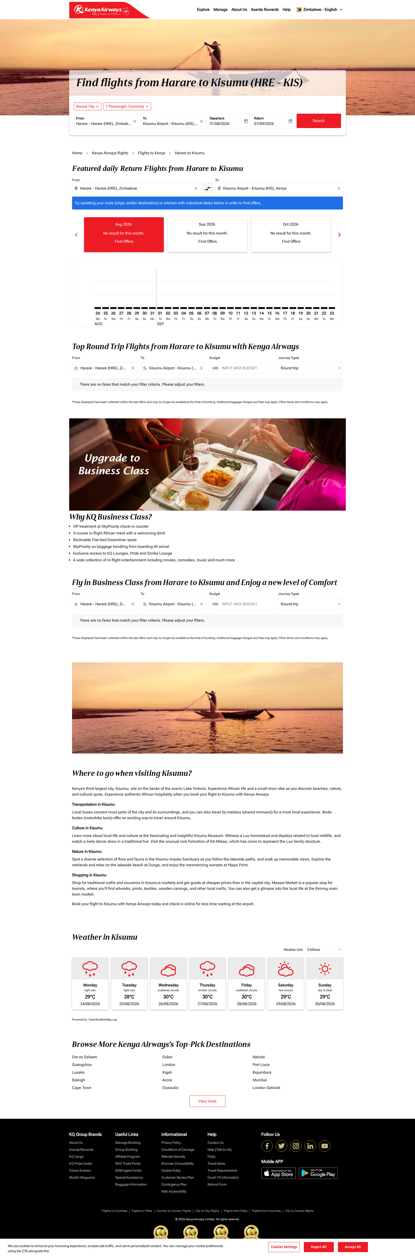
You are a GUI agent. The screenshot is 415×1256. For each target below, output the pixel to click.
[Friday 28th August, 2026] (129, 308)
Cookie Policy (171, 1170)
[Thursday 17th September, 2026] (285, 308)
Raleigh (78, 1080)
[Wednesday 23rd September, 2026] (332, 308)
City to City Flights (207, 1211)
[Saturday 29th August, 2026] (137, 308)
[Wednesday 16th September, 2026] (277, 308)
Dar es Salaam (84, 1057)
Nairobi (259, 1057)
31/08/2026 (219, 123)
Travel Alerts (216, 1163)
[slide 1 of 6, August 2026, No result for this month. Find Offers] (124, 234)
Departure (217, 118)
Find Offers (124, 241)
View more (207, 1101)
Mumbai (260, 1080)
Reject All (318, 1247)
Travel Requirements (222, 1170)
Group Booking (126, 1149)
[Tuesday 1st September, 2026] (160, 308)
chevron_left (76, 234)
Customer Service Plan (177, 1177)
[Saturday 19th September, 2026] (301, 308)
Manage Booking (127, 1143)
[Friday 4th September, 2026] (183, 308)
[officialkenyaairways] (296, 1146)
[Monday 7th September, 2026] (207, 308)
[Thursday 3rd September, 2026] (176, 308)
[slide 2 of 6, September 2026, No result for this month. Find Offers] (207, 234)
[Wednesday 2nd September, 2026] (168, 308)
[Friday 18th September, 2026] (293, 308)
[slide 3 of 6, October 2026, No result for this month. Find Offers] (291, 234)
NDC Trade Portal (127, 1163)
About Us (239, 9)
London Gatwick (266, 1087)
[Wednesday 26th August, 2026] (113, 308)
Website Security (173, 1156)
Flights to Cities (142, 1211)
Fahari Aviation (80, 1170)
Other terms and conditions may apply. (303, 402)
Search (319, 120)
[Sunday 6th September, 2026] (199, 308)
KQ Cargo (76, 1156)
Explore (203, 9)
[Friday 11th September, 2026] (238, 308)
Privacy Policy (171, 1143)
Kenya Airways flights (110, 153)
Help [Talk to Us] (220, 1149)
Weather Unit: (293, 950)
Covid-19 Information (223, 1177)
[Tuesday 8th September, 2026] (215, 308)
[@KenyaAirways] (281, 1146)
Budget (214, 358)
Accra (167, 1080)
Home (77, 153)
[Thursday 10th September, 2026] (230, 308)
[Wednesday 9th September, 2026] (223, 308)
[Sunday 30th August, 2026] (144, 308)
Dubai (167, 1057)
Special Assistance (129, 1177)
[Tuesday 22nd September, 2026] (324, 308)
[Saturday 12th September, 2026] (246, 308)
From (80, 118)
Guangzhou (82, 1064)
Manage (221, 9)
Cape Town (81, 1087)
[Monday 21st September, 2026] (316, 308)
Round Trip (85, 106)
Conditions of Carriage (177, 1149)
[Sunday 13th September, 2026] (254, 308)
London (168, 1064)
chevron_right (339, 234)
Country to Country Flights (174, 1211)
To (144, 118)
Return (259, 118)
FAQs (211, 1156)
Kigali (167, 1072)
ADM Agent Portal (128, 1170)
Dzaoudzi (170, 1087)
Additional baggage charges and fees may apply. (248, 402)
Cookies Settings (284, 1247)
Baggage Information (131, 1184)
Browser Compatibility (177, 1163)
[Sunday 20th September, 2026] (308, 308)
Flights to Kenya (151, 153)
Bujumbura (262, 1072)
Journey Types (288, 358)
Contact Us (216, 1143)
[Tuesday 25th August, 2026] (105, 308)
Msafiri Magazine (82, 1177)
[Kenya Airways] (267, 1146)
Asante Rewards (265, 9)
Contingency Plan (174, 1184)
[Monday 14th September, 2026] (261, 308)
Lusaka (78, 1072)
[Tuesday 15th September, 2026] (269, 308)
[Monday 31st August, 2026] (152, 308)
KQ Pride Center (80, 1163)
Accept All (353, 1247)
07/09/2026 (264, 123)
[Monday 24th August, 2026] (98, 308)
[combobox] (104, 124)
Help (287, 9)
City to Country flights (299, 1211)
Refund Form (217, 1184)
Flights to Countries (114, 1211)
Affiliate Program (127, 1156)
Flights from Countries (266, 1211)
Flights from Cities (235, 1211)
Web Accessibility (173, 1191)
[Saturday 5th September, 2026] (191, 308)
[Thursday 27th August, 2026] (121, 308)
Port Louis (261, 1064)
